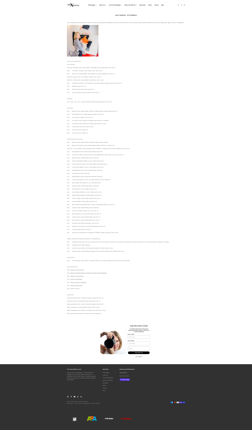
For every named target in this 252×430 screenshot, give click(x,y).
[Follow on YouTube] (74, 397)
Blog (162, 5)
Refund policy (70, 403)
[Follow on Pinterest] (71, 397)
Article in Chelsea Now (76, 285)
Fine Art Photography (115, 5)
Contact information (95, 403)
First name (131, 334)
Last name (131, 340)
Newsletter (143, 5)
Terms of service (78, 403)
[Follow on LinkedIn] (81, 397)
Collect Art (102, 5)
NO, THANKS (139, 356)
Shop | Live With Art (130, 5)
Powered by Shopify (83, 401)
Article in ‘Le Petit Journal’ (77, 270)
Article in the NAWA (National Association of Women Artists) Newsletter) (88, 273)
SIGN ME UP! (139, 352)
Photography (91, 5)
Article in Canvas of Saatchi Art (78, 282)
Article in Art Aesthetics (76, 279)
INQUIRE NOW (123, 372)
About (150, 5)
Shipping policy (86, 403)
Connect (156, 5)
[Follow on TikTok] (78, 397)
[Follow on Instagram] (68, 397)
